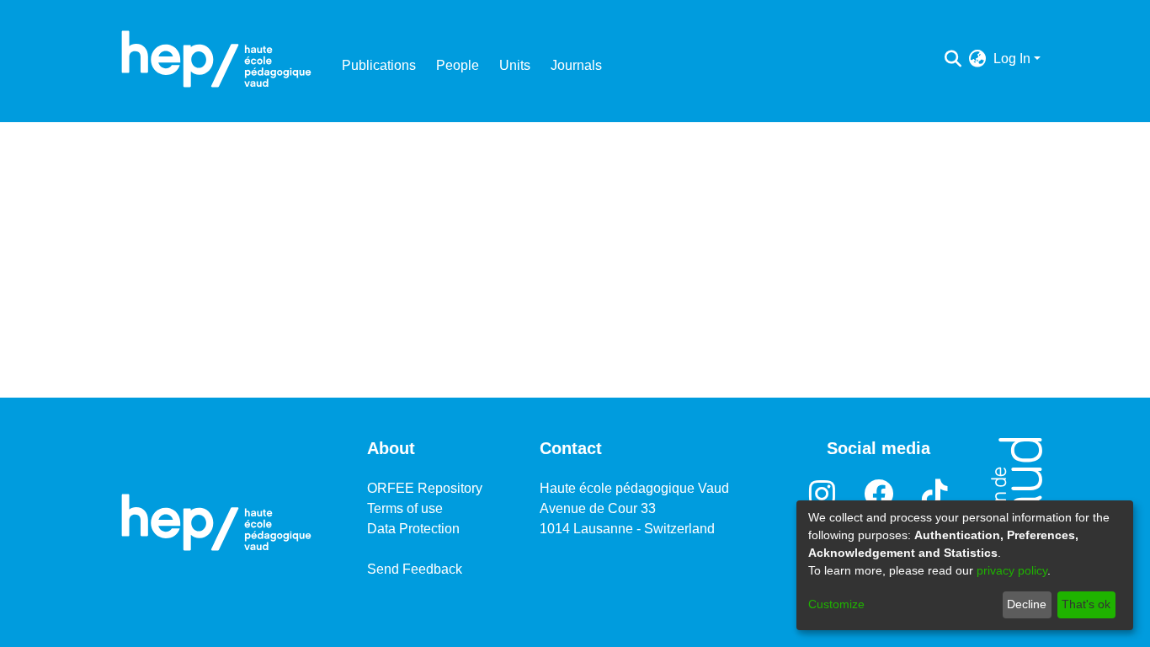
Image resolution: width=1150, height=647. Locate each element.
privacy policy (1012, 570)
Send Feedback (414, 569)
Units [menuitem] (514, 65)
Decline (1026, 604)
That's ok (1086, 604)
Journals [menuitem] (576, 65)
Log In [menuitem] (1011, 58)
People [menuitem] (457, 65)
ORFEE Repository (424, 488)
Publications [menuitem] (379, 65)
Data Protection (413, 528)
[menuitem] (977, 59)
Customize (836, 604)
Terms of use (405, 508)
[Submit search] (953, 59)
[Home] (216, 59)
